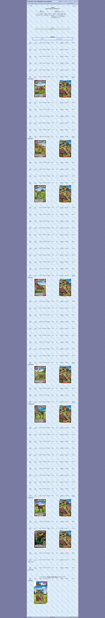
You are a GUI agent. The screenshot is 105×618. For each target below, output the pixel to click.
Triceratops (73, 276)
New (28, 3)
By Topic (44, 3)
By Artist (55, 3)
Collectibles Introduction (70, 3)
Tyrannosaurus (73, 402)
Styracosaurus (73, 77)
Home (76, 4)
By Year (52, 3)
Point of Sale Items (59, 38)
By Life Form (59, 3)
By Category (36, 3)
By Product (40, 3)
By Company (32, 3)
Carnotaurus (73, 496)
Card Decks (42, 38)
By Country (48, 3)
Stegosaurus (73, 137)
